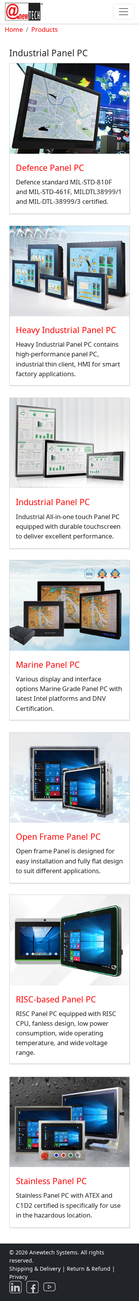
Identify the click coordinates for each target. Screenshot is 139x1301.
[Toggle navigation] (123, 11)
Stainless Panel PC (51, 1180)
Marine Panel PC (48, 664)
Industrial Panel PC (53, 501)
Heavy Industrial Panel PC (66, 329)
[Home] (25, 11)
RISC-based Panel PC (56, 999)
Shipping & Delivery (35, 1268)
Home (14, 29)
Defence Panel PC (50, 167)
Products (44, 29)
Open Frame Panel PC (58, 836)
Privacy (18, 1276)
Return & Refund (89, 1268)
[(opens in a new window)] (17, 1286)
